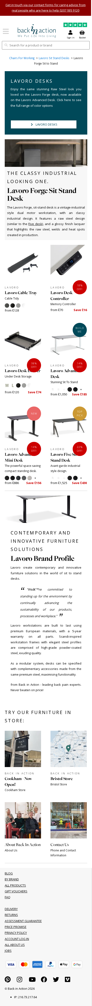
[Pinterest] (8, 980)
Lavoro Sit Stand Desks (54, 58)
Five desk (35, 224)
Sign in (71, 37)
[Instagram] (19, 980)
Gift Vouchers (16, 891)
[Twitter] (56, 980)
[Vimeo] (67, 980)
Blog (9, 873)
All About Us (15, 945)
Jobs (8, 951)
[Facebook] (44, 980)
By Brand (12, 879)
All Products (15, 885)
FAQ (7, 897)
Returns (11, 915)
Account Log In (17, 939)
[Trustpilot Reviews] (75, 26)
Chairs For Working (21, 58)
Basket (82, 37)
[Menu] (6, 32)
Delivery (11, 909)
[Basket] (11, 964)
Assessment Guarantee (23, 921)
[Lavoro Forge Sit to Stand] (36, 31)
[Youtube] (32, 980)
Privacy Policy (16, 933)
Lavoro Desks (46, 124)
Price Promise (15, 927)
